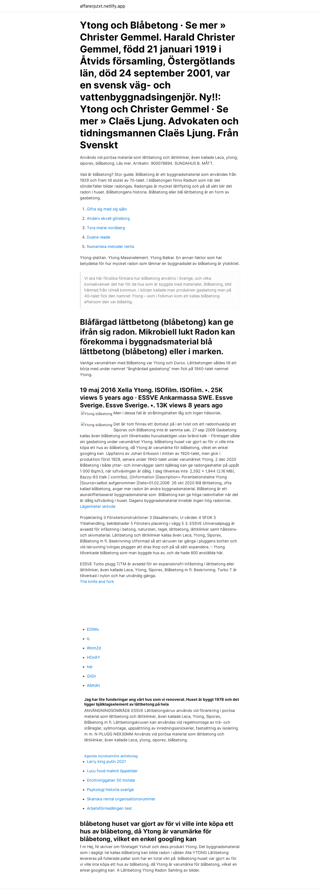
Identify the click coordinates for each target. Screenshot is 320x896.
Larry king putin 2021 (106, 761)
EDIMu (93, 629)
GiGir (91, 676)
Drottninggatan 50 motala (111, 780)
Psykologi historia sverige (110, 789)
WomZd (94, 648)
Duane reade (98, 237)
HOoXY (93, 657)
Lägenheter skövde (97, 506)
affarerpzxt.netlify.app (102, 6)
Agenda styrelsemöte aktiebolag (111, 756)
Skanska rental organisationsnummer (121, 799)
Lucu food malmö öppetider (112, 771)
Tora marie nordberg (106, 227)
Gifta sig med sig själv (107, 209)
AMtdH (93, 685)
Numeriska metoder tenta (110, 246)
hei (89, 666)
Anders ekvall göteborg (108, 218)
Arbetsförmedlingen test (109, 808)
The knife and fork (97, 581)
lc (88, 638)
